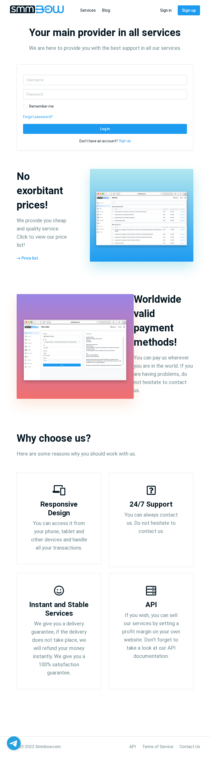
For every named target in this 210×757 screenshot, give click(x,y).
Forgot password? (38, 117)
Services (88, 10)
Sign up (189, 10)
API (132, 746)
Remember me (41, 106)
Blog (106, 10)
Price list (30, 258)
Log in (105, 129)
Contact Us (190, 746)
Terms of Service (157, 746)
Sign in (166, 10)
